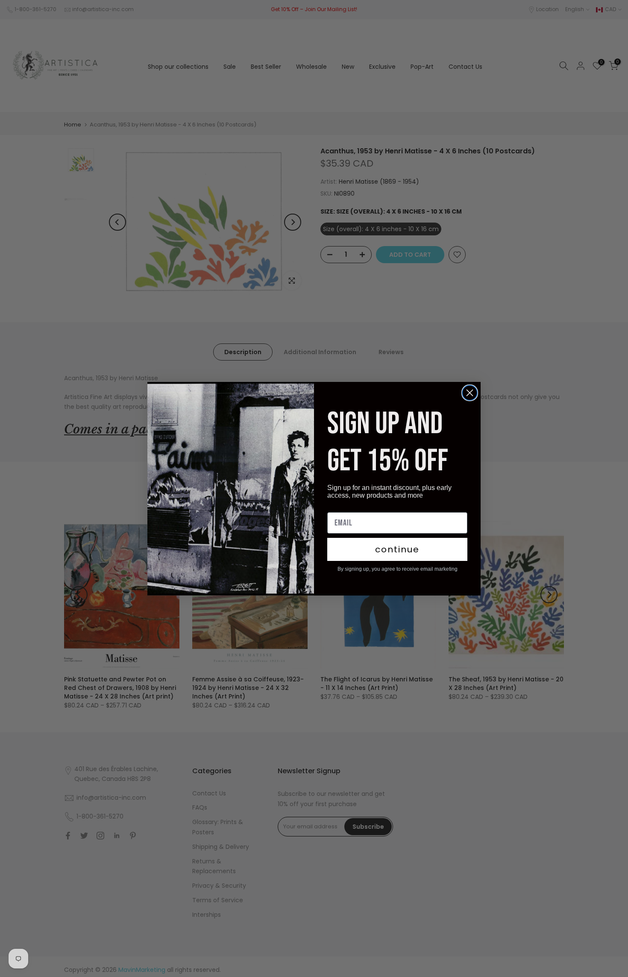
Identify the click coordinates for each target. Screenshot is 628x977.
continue (397, 549)
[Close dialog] (469, 392)
